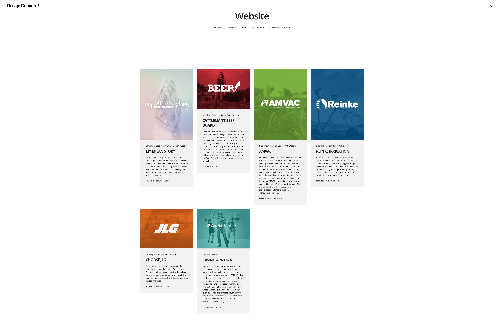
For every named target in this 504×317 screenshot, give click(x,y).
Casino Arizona (217, 260)
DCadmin (149, 181)
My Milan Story (160, 151)
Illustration (274, 27)
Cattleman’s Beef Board (218, 123)
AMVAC (265, 151)
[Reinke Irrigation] (337, 104)
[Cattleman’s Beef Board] (223, 89)
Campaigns (231, 27)
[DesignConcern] (23, 6)
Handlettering (257, 27)
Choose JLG (156, 259)
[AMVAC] (280, 104)
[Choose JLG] (166, 228)
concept (243, 27)
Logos (287, 27)
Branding (218, 27)
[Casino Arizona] (223, 228)
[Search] (491, 6)
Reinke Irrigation (332, 151)
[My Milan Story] (166, 104)
